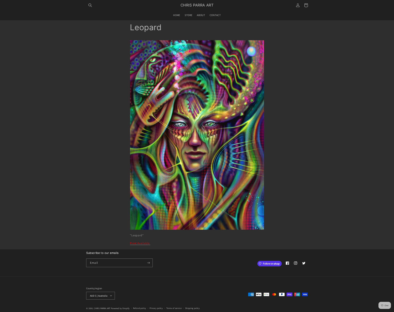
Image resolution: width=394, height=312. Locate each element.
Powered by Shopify (120, 308)
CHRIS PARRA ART (102, 308)
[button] (90, 5)
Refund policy (139, 308)
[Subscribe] (148, 263)
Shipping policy (192, 308)
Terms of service (173, 308)
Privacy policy (156, 308)
